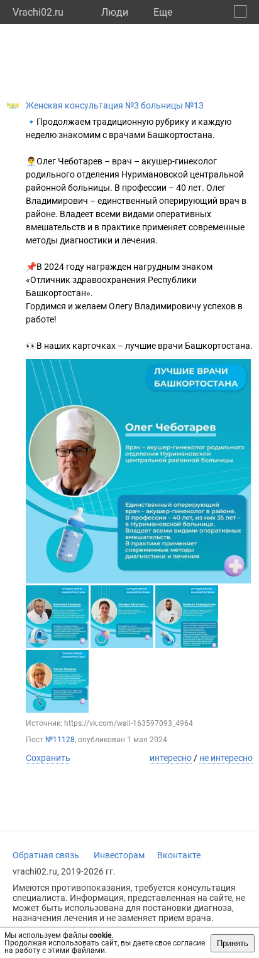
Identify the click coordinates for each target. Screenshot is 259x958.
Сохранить (48, 758)
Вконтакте (179, 855)
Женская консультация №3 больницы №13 (115, 105)
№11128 (60, 739)
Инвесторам (119, 855)
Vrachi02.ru (38, 12)
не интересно (226, 758)
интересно (171, 758)
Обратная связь (46, 855)
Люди (114, 12)
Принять (232, 943)
